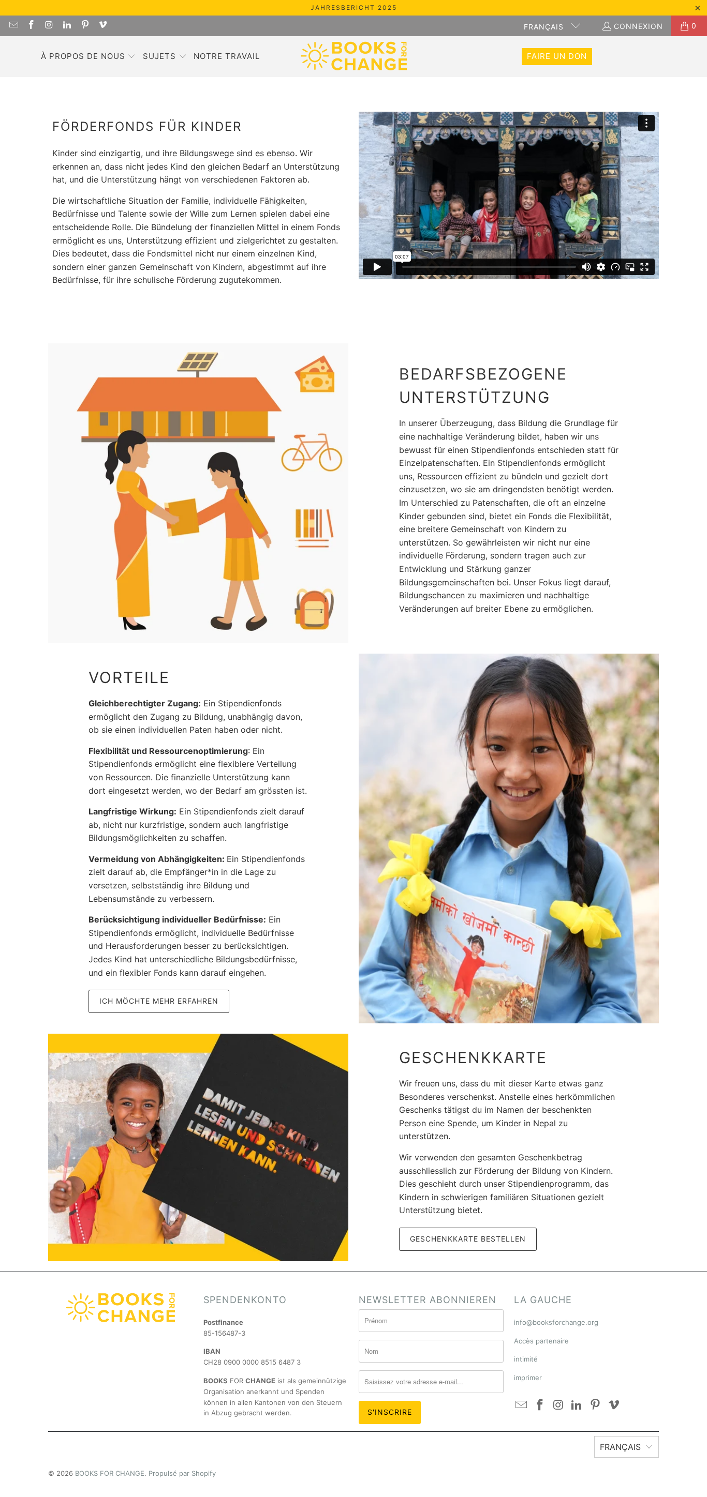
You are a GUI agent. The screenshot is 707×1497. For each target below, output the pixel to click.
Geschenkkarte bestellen (468, 1238)
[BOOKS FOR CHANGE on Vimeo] (102, 25)
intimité (526, 1359)
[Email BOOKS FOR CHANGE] (13, 25)
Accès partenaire (541, 1341)
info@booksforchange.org (556, 1322)
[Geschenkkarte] (198, 1147)
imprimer (528, 1377)
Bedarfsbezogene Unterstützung (483, 385)
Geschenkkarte (473, 1057)
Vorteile (129, 677)
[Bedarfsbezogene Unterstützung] (198, 493)
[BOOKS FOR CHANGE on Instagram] (48, 25)
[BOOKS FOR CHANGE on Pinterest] (84, 25)
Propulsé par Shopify (182, 1473)
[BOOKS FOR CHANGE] (354, 56)
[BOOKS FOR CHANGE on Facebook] (31, 25)
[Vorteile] (509, 838)
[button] (88, 56)
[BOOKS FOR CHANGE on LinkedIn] (67, 25)
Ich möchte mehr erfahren (158, 1000)
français (545, 26)
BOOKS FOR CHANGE (109, 1473)
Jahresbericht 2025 (354, 7)
